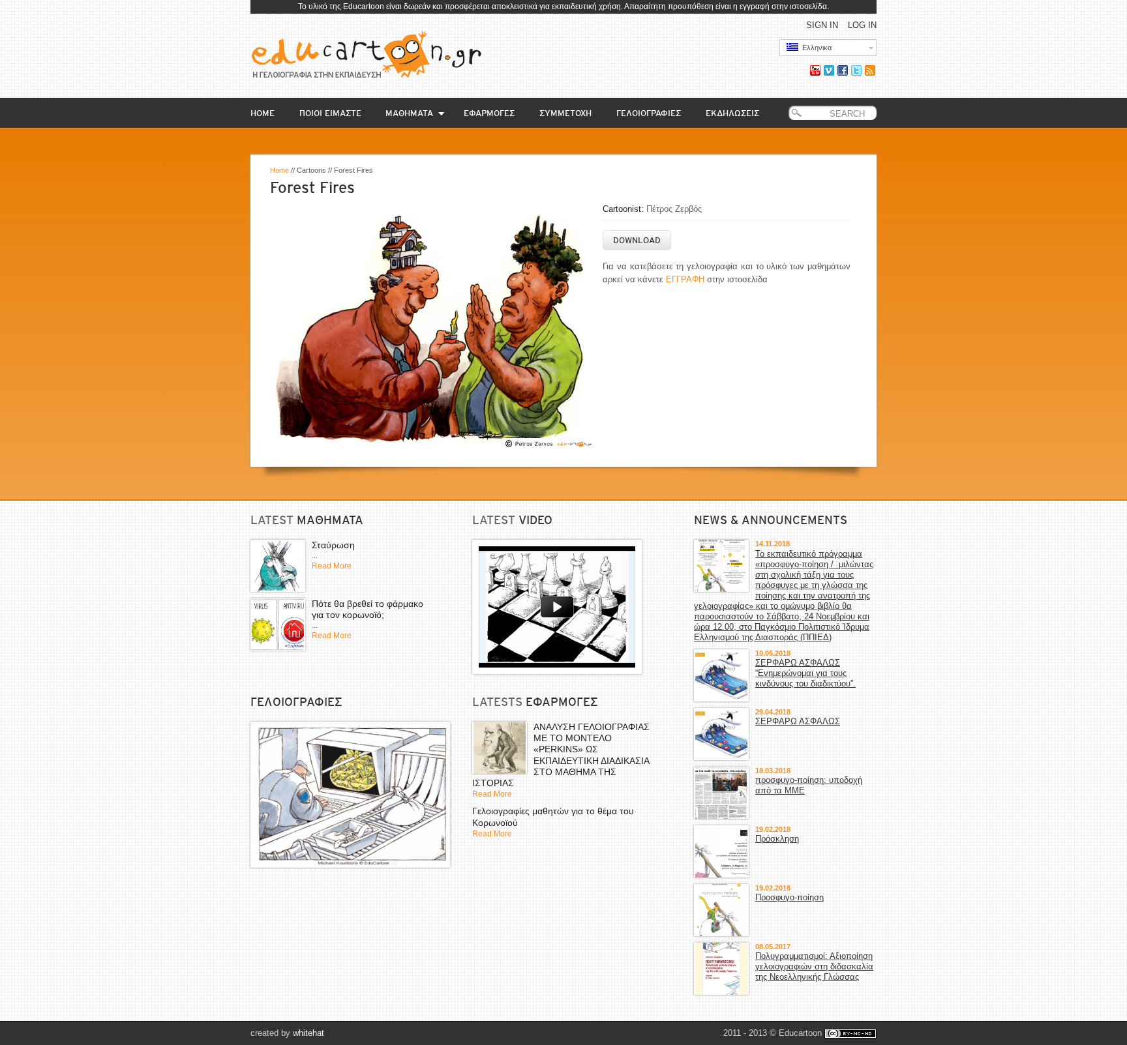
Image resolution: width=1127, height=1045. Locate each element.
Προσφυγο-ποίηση (789, 897)
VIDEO (535, 520)
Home (279, 170)
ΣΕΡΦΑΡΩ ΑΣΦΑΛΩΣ (797, 721)
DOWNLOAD (637, 240)
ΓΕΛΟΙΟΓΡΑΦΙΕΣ (648, 113)
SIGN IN (822, 25)
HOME (262, 113)
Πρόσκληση (777, 839)
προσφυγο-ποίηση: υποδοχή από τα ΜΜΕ (808, 785)
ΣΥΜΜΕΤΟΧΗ (565, 113)
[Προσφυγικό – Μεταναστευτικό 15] (350, 795)
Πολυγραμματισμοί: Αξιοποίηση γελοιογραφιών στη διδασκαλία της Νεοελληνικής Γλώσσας (814, 966)
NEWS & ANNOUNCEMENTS (770, 520)
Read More (332, 565)
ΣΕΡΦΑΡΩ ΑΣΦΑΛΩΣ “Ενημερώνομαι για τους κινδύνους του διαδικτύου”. (805, 673)
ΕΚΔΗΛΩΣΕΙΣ (732, 113)
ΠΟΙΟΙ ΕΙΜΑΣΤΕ (330, 113)
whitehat (308, 1033)
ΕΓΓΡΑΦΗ (685, 279)
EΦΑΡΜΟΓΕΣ (489, 113)
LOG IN (862, 25)
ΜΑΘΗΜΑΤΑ (409, 113)
